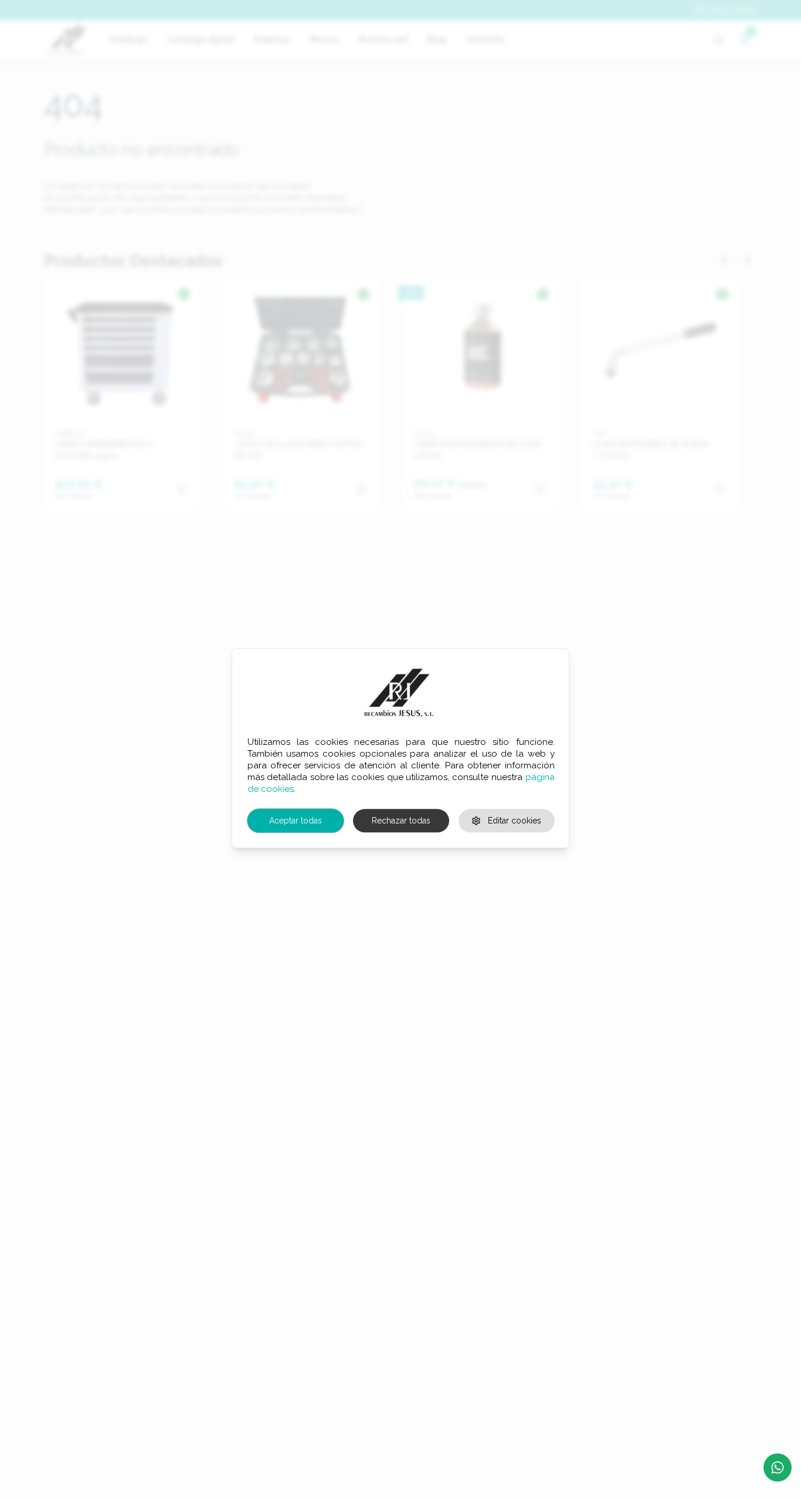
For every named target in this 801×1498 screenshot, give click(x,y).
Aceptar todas (295, 820)
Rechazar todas (401, 820)
